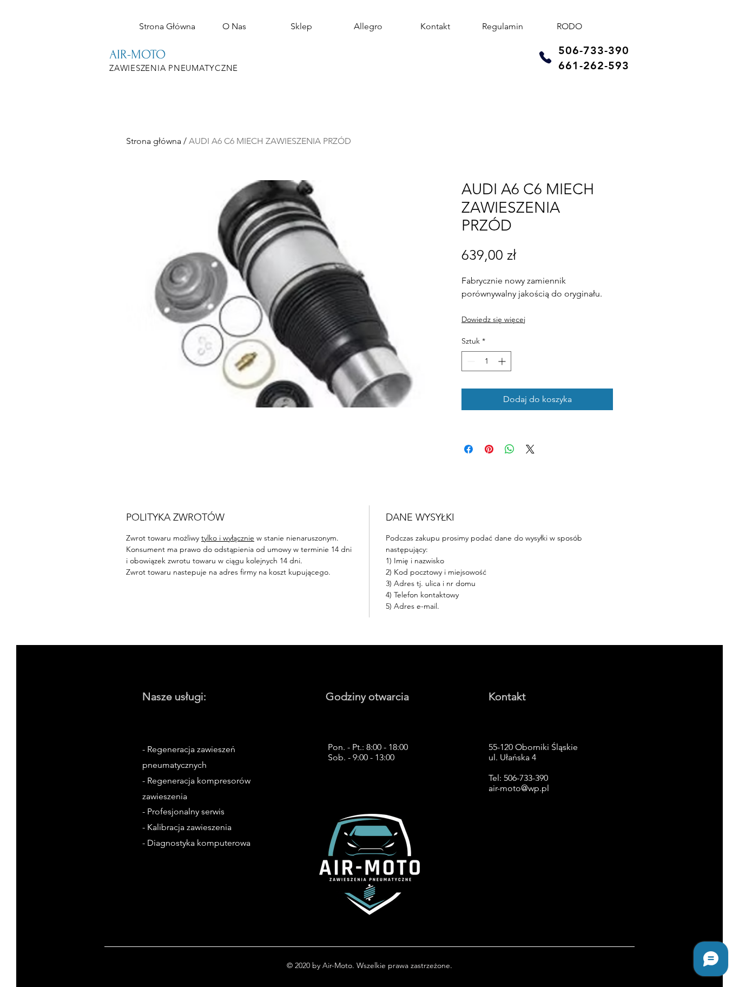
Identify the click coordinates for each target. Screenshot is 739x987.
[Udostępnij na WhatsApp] (509, 449)
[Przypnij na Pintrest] (489, 449)
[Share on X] (530, 449)
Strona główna (153, 141)
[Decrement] (470, 361)
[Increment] (503, 361)
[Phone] (545, 57)
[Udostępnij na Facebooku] (468, 449)
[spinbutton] (486, 361)
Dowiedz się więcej (493, 319)
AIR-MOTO (137, 54)
